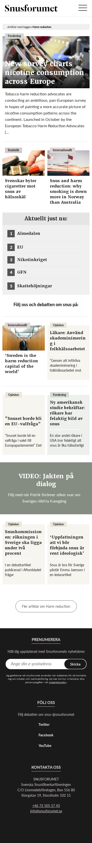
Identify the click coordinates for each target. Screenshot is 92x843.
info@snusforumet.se (46, 810)
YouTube (45, 745)
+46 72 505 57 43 (46, 805)
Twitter (44, 724)
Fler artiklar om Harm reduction (46, 606)
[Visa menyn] (83, 8)
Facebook (46, 734)
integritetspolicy (57, 682)
